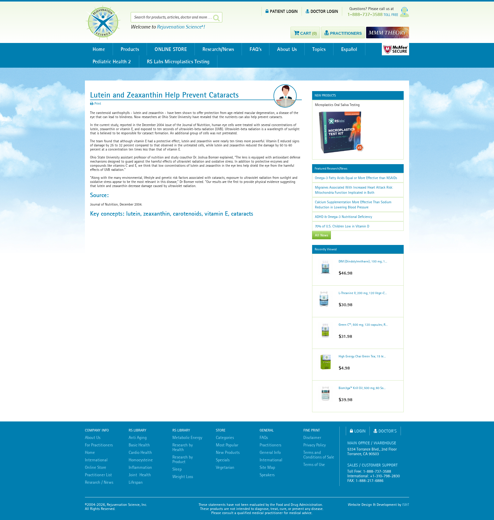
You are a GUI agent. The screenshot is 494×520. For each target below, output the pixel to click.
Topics (318, 49)
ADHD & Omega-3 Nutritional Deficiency (343, 217)
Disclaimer (312, 437)
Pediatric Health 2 (112, 61)
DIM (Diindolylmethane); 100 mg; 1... (363, 261)
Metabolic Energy (187, 437)
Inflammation (140, 467)
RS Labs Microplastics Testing (178, 61)
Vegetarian (225, 467)
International (96, 459)
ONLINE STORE (171, 49)
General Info (270, 452)
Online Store (95, 467)
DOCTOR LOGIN (324, 11)
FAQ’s (255, 49)
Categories (225, 437)
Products (130, 49)
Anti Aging (138, 437)
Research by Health (182, 447)
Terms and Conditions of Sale (318, 454)
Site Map (267, 467)
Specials (223, 459)
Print (97, 103)
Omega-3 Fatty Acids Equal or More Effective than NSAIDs (356, 178)
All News (321, 235)
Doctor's (387, 431)
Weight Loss (182, 476)
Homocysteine (141, 459)
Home (99, 49)
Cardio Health (140, 452)
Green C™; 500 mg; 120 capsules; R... (363, 325)
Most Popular (227, 445)
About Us (287, 49)
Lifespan (136, 482)
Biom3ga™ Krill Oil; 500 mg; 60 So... (362, 388)
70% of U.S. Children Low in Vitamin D (342, 226)
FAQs (264, 437)
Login (360, 431)
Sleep (177, 469)
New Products (228, 452)
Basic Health (139, 445)
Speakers (267, 474)
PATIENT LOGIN (284, 11)
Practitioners (270, 445)
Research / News (99, 482)
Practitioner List (98, 474)
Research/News (218, 49)
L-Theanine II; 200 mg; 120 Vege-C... (363, 293)
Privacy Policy (314, 445)
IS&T (405, 505)
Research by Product (182, 459)
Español (349, 49)
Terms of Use (314, 464)
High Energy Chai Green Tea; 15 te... (362, 356)
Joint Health (140, 474)
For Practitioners (99, 445)
